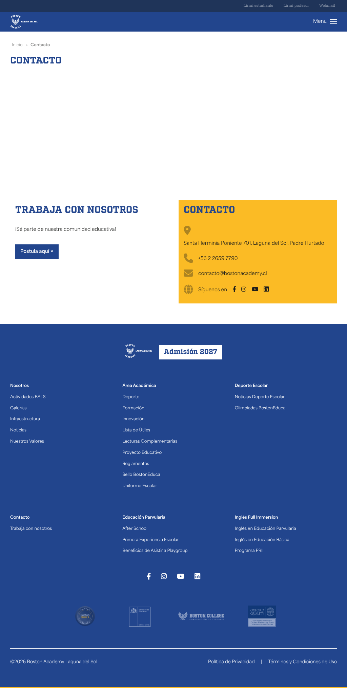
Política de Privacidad (231, 662)
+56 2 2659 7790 (218, 258)
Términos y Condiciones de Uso (302, 662)
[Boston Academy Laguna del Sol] (24, 22)
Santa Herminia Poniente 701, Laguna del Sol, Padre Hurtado (254, 243)
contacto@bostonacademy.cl (232, 273)
